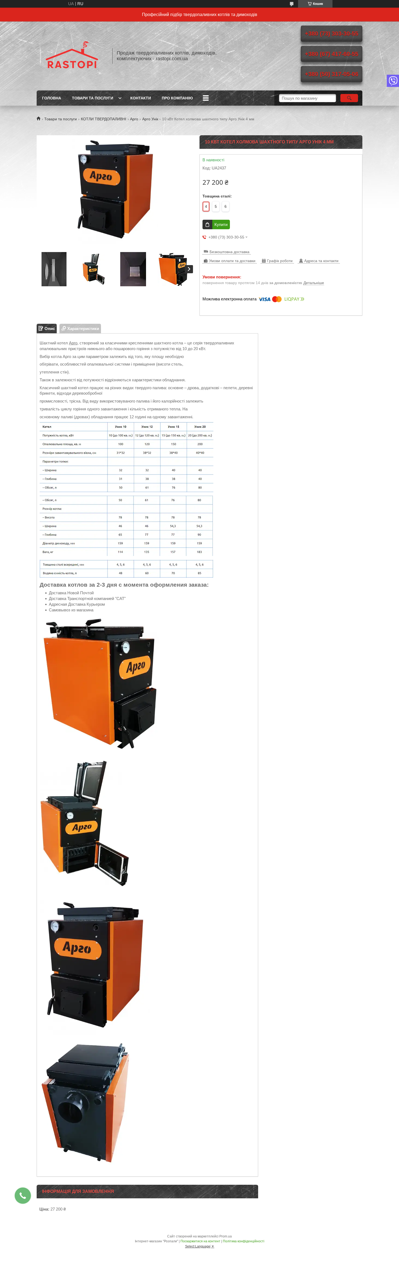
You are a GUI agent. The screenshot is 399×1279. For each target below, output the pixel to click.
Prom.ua (225, 1236)
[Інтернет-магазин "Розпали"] (72, 55)
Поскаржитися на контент (200, 1241)
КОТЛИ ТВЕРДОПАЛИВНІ (103, 119)
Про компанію (177, 98)
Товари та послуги (92, 98)
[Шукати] (349, 98)
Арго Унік (150, 119)
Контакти (140, 98)
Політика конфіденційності (243, 1241)
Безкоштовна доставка (229, 252)
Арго (134, 119)
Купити (220, 224)
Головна (51, 98)
